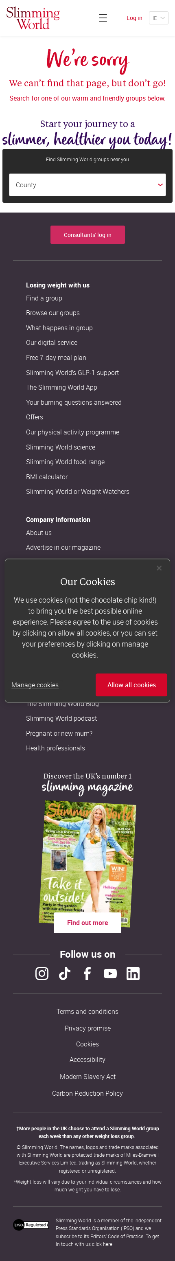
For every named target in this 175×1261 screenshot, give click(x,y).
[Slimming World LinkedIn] (133, 973)
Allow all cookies (131, 684)
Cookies (87, 1044)
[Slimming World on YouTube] (110, 973)
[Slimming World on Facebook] (87, 973)
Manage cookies (35, 684)
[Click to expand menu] (103, 18)
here (107, 1244)
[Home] (33, 18)
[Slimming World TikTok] (64, 973)
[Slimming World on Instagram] (41, 973)
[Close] (159, 568)
